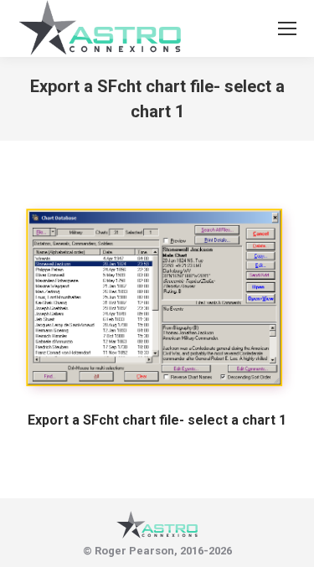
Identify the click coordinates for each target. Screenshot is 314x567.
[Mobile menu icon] (287, 28)
